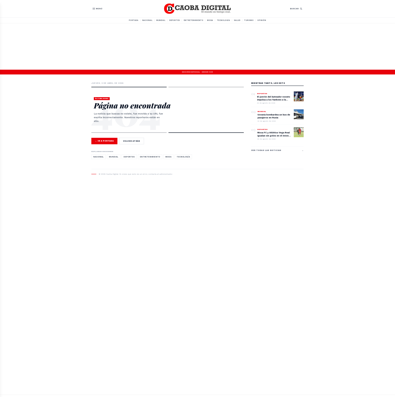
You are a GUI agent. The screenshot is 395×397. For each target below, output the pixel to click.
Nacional (147, 20)
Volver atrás (131, 141)
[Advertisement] (197, 46)
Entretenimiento (193, 20)
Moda (210, 20)
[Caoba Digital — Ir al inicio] (197, 8)
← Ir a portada (104, 141)
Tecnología (223, 20)
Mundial (160, 20)
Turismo (249, 20)
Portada (133, 20)
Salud (237, 20)
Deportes (174, 20)
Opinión (261, 20)
